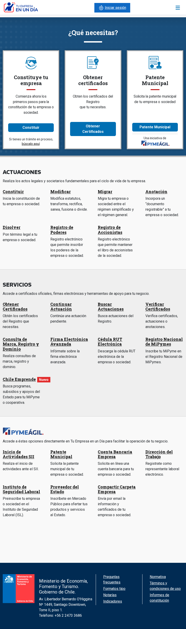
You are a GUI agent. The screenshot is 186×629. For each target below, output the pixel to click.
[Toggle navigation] (178, 7)
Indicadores (112, 601)
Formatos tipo (114, 588)
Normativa (158, 577)
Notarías (110, 595)
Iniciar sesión (115, 7)
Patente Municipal (155, 127)
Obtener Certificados (93, 129)
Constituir (30, 127)
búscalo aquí (31, 144)
